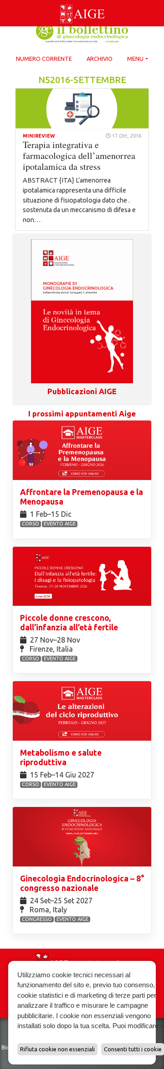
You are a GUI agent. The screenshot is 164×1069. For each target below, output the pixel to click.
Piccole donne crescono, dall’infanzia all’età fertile (70, 623)
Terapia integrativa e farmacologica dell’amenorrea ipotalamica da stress (79, 156)
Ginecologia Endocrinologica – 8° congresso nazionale (82, 883)
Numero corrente (44, 58)
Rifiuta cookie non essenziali (57, 1049)
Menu (135, 58)
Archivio (100, 58)
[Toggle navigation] (5, 2)
